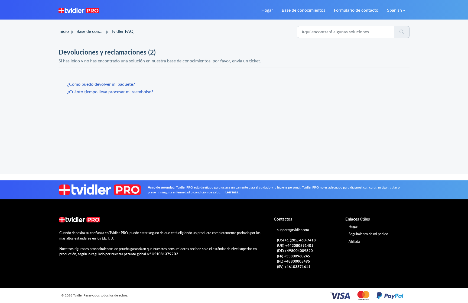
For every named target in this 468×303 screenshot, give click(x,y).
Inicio (63, 31)
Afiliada (354, 242)
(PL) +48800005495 (293, 261)
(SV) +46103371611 (293, 267)
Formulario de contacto (356, 10)
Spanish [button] (394, 10)
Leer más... (232, 192)
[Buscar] (402, 32)
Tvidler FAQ (122, 31)
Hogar (267, 10)
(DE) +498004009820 (295, 251)
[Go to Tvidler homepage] (78, 10)
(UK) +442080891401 (295, 246)
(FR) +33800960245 (293, 256)
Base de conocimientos (303, 10)
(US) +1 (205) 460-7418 (296, 240)
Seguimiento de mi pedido (368, 234)
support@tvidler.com (293, 230)
